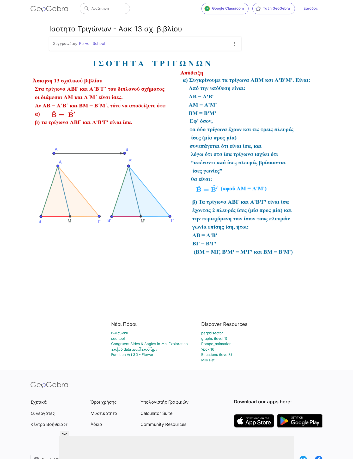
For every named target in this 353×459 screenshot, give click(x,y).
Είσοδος (311, 8)
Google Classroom (228, 8)
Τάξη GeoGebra (276, 8)
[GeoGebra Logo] (49, 9)
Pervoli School (92, 43)
